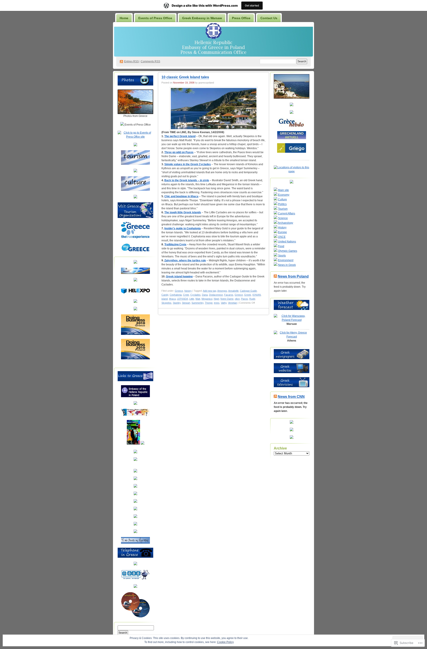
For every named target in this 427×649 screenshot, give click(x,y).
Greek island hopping (179, 276)
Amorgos (222, 290)
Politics (282, 204)
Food (281, 246)
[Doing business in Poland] (135, 358)
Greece (179, 290)
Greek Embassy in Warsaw (202, 18)
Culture (282, 199)
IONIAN (256, 294)
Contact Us (268, 18)
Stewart (186, 302)
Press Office (241, 18)
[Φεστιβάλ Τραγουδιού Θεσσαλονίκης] (135, 532)
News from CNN (291, 397)
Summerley (197, 302)
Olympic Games (287, 250)
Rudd (252, 298)
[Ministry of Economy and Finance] (135, 273)
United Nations (287, 241)
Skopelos (166, 302)
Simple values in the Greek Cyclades (187, 164)
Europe (282, 232)
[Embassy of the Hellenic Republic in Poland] (135, 396)
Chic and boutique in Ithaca (181, 196)
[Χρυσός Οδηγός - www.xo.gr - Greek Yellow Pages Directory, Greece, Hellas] (135, 564)
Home (124, 18)
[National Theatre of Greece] (135, 509)
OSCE (282, 236)
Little (191, 298)
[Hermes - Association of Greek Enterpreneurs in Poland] (135, 280)
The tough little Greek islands (182, 212)
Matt (197, 298)
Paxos (244, 298)
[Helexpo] (135, 294)
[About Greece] (133, 443)
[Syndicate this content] (275, 276)
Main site (283, 190)
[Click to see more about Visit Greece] (135, 217)
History (282, 227)
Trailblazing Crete (175, 244)
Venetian (232, 302)
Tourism (283, 208)
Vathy (224, 302)
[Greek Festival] (135, 501)
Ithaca (172, 298)
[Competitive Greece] (135, 309)
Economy (283, 194)
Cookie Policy (225, 642)
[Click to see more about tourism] (135, 163)
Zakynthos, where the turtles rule (185, 260)
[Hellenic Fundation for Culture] (135, 479)
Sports (282, 255)
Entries (131, 61)
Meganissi (206, 298)
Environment (285, 260)
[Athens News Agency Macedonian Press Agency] (135, 415)
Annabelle (233, 290)
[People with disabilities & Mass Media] (135, 452)
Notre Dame (227, 298)
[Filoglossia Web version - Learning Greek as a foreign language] (135, 616)
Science (283, 218)
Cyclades (195, 294)
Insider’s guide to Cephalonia (182, 228)
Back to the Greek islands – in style (186, 180)
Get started (252, 5)
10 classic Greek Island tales (185, 77)
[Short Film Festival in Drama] (135, 524)
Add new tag (209, 290)
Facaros (228, 294)
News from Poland (293, 276)
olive (237, 298)
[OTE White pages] (135, 579)
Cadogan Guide (248, 290)
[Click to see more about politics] (135, 197)
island (164, 298)
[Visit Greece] (135, 237)
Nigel (216, 298)
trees (217, 302)
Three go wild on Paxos (178, 152)
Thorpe (209, 302)
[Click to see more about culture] (135, 189)
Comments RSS (150, 61)
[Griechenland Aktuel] (291, 138)
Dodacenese (216, 294)
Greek (247, 294)
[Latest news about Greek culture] (135, 471)
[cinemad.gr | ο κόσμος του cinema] (135, 517)
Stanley (177, 302)
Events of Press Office (155, 18)
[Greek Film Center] (135, 494)
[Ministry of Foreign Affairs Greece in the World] (135, 403)
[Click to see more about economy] (135, 171)
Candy (164, 294)
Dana (205, 294)
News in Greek (287, 265)
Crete (186, 294)
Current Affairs (286, 213)
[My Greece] (135, 251)
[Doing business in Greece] (135, 334)
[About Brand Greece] (142, 443)
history (188, 290)
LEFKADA (182, 298)
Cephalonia (176, 294)
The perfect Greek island (179, 136)
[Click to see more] (135, 113)
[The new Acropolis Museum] (135, 542)
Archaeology (285, 222)
